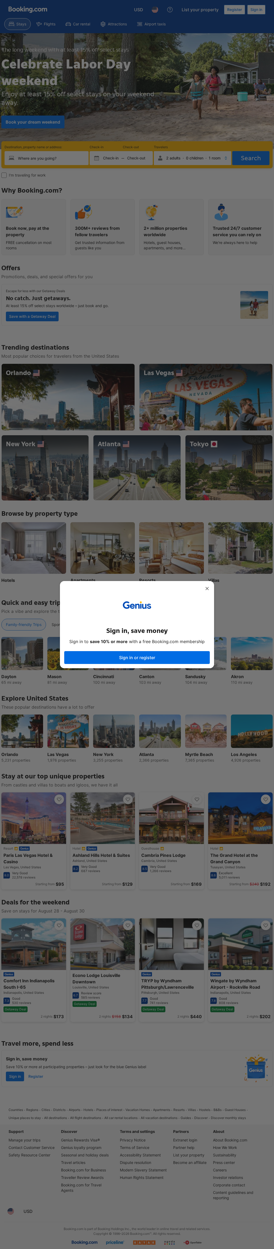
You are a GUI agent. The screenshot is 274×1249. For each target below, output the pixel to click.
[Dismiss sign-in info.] (207, 588)
